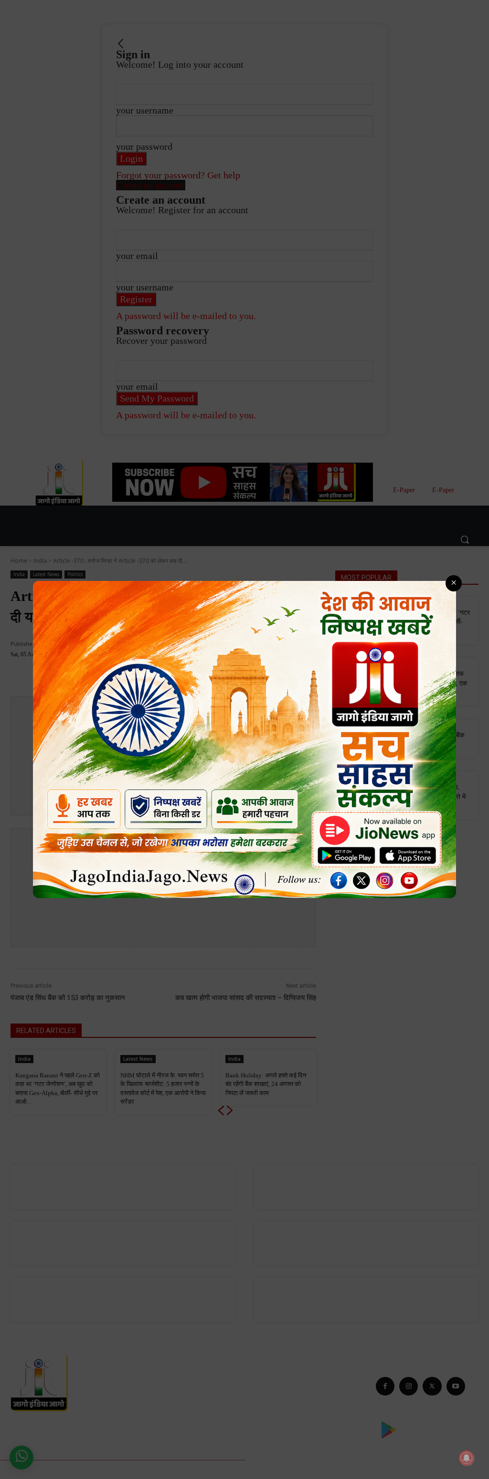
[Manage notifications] (466, 1458)
